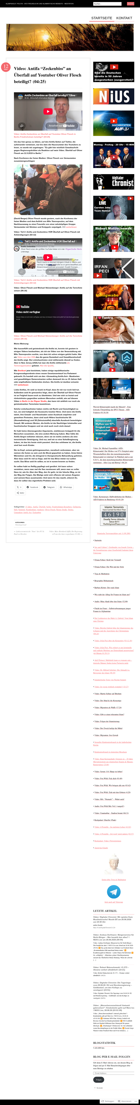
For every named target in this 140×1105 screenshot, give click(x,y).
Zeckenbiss (37, 512)
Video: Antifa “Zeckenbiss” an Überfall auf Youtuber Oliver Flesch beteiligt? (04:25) (47, 75)
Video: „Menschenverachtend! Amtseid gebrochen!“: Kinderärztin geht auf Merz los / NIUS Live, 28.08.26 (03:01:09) (113, 1007)
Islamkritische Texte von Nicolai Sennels (110, 679)
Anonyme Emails (101, 847)
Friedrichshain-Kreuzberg (62, 506)
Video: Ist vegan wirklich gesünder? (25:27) (111, 686)
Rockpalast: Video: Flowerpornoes (107, 841)
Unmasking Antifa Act (22, 512)
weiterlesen (71, 227)
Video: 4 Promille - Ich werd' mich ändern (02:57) (114, 834)
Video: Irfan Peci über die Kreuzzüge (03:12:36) (113, 640)
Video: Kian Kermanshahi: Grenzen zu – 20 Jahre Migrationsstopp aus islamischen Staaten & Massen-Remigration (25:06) (113, 762)
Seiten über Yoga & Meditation (114, 879)
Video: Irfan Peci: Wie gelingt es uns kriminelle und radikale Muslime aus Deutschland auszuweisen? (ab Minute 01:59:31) (113, 650)
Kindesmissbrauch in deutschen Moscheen (110, 752)
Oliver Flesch (50, 509)
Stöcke (70, 509)
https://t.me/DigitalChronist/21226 (104, 927)
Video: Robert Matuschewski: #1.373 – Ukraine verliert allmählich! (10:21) (111, 968)
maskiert (40, 509)
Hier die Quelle (47, 366)
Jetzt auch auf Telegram (114, 902)
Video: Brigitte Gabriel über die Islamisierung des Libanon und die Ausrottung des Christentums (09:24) (113, 631)
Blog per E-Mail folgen (111, 1057)
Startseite (101, 18)
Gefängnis (77, 506)
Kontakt (124, 18)
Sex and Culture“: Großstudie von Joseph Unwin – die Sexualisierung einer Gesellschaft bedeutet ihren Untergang (113, 550)
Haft (15, 509)
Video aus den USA (26, 357)
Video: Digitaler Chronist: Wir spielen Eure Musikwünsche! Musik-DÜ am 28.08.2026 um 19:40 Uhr (113, 919)
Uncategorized (20, 524)
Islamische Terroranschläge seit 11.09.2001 (113, 533)
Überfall (42, 506)
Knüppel (21, 509)
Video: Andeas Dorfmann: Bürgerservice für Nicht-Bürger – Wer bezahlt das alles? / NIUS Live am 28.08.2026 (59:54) (113, 937)
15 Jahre (28, 506)
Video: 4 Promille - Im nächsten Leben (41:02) (112, 827)
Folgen (98, 1079)
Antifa (35, 506)
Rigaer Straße (61, 509)
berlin (48, 506)
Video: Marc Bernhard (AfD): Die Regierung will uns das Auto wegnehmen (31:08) (65, 532)
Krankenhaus (31, 509)
